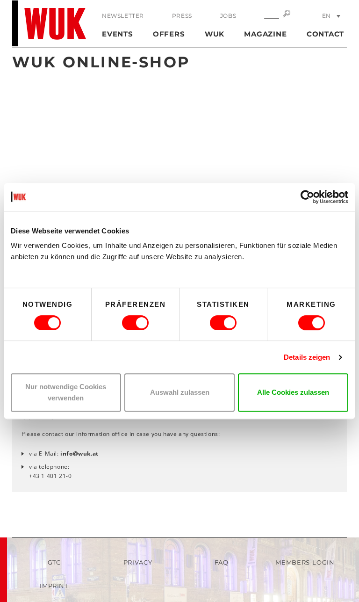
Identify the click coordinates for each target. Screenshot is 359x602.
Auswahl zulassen (179, 392)
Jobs (228, 15)
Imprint (54, 585)
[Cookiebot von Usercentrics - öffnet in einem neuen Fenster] (307, 197)
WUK (214, 33)
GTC (54, 562)
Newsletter (123, 15)
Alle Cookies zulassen (293, 392)
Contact (325, 33)
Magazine (265, 33)
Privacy (137, 562)
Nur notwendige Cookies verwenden (65, 392)
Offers (169, 33)
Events (117, 33)
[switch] (135, 322)
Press (182, 15)
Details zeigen (307, 357)
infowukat (79, 453)
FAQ (222, 562)
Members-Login (304, 562)
